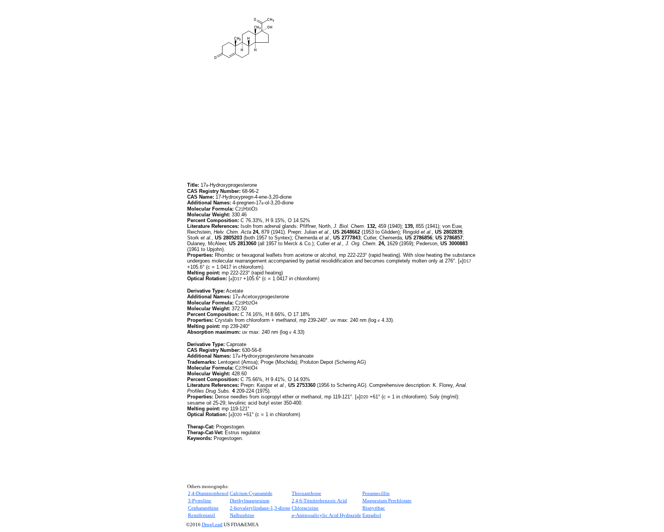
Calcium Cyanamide (251, 493)
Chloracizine (305, 508)
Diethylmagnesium (249, 501)
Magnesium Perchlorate (387, 501)
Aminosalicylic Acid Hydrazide (326, 515)
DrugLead (212, 524)
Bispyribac (373, 508)
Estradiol (371, 515)
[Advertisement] (251, 127)
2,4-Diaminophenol (208, 493)
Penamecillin (376, 493)
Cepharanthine (203, 508)
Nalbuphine (242, 515)
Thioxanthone (306, 493)
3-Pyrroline (199, 501)
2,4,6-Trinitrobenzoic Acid (319, 501)
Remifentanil (201, 515)
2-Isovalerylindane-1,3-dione (260, 508)
